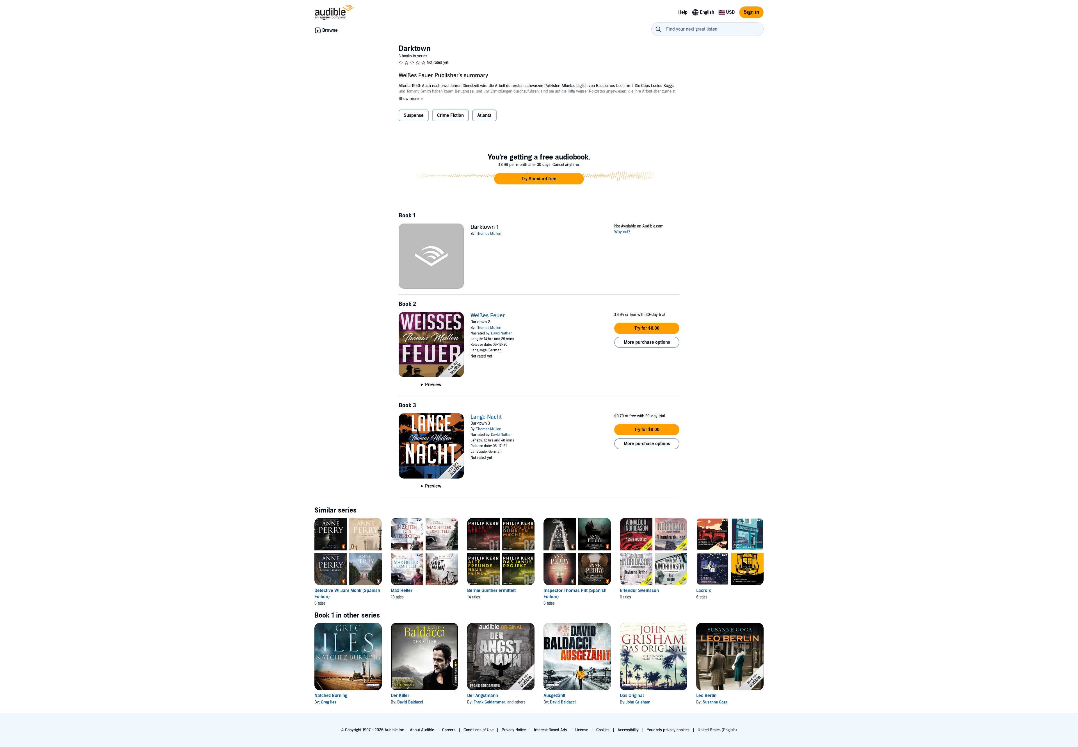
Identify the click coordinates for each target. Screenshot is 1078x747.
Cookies (602, 730)
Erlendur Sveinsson (639, 590)
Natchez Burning (330, 695)
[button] (411, 98)
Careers (448, 730)
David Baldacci (410, 702)
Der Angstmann (482, 695)
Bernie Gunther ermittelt (491, 590)
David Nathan (502, 333)
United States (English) (717, 730)
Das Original (632, 695)
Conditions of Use (478, 730)
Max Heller (401, 590)
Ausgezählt (554, 695)
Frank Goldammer (489, 702)
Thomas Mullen (488, 233)
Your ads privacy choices (668, 730)
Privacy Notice (514, 730)
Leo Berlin (706, 695)
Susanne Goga (715, 702)
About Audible (422, 730)
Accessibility (628, 730)
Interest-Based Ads (550, 730)
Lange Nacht (486, 417)
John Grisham (638, 702)
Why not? (622, 231)
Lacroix (703, 590)
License (581, 730)
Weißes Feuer (488, 315)
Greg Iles (328, 702)
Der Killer (400, 695)
